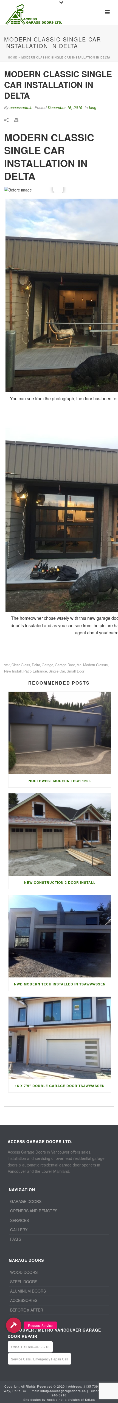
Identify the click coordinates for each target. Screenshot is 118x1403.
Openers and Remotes (33, 1210)
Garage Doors (25, 1201)
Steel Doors (23, 1281)
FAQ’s (15, 1239)
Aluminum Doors (28, 1291)
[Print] (19, 119)
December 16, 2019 (65, 107)
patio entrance (35, 671)
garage (47, 664)
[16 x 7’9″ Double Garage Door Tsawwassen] (60, 1038)
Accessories (23, 1300)
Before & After (26, 1310)
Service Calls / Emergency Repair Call (39, 1359)
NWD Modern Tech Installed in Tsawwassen (60, 984)
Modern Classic (95, 664)
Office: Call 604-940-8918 (30, 1346)
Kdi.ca (90, 1399)
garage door (65, 664)
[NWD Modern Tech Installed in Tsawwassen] (60, 936)
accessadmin (21, 107)
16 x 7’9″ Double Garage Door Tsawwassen (60, 1085)
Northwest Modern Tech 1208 (60, 780)
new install (13, 671)
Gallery (18, 1229)
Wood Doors (24, 1272)
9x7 (7, 664)
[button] (14, 1325)
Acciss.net (55, 1399)
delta (36, 664)
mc (79, 664)
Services (19, 1220)
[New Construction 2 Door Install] (60, 834)
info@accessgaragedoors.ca (63, 1390)
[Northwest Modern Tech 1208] (60, 733)
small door (75, 671)
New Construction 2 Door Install (59, 882)
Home (12, 57)
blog (92, 107)
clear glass (21, 664)
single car (57, 671)
